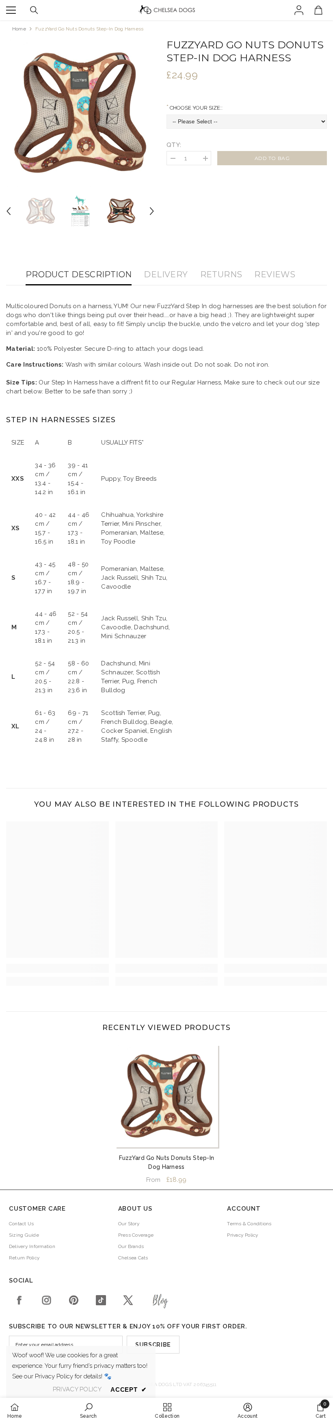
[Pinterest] (73, 1300)
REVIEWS (274, 274)
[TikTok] (101, 1300)
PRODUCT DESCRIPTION (79, 274)
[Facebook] (19, 1300)
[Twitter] (128, 1300)
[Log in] (299, 10)
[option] (80, 113)
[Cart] (318, 10)
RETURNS (221, 274)
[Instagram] (46, 1300)
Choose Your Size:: (196, 108)
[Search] (34, 10)
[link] (57, 968)
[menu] (11, 10)
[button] (8, 211)
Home (19, 29)
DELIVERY (166, 274)
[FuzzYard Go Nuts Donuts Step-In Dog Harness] (166, 1096)
